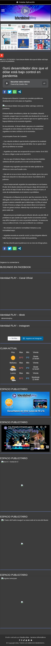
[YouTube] (26, 640)
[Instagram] (22, 640)
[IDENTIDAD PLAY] (25, 13)
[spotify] (29, 640)
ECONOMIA (11, 59)
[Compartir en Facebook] (5, 92)
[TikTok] (24, 640)
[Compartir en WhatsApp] (15, 92)
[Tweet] (10, 92)
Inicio (4, 59)
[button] (47, 36)
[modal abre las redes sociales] (20, 92)
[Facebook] (19, 640)
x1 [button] (44, 83)
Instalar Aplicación (27, 2)
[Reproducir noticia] (7, 83)
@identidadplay (6, 318)
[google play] (31, 640)
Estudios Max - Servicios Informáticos (33, 637)
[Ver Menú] (3, 11)
